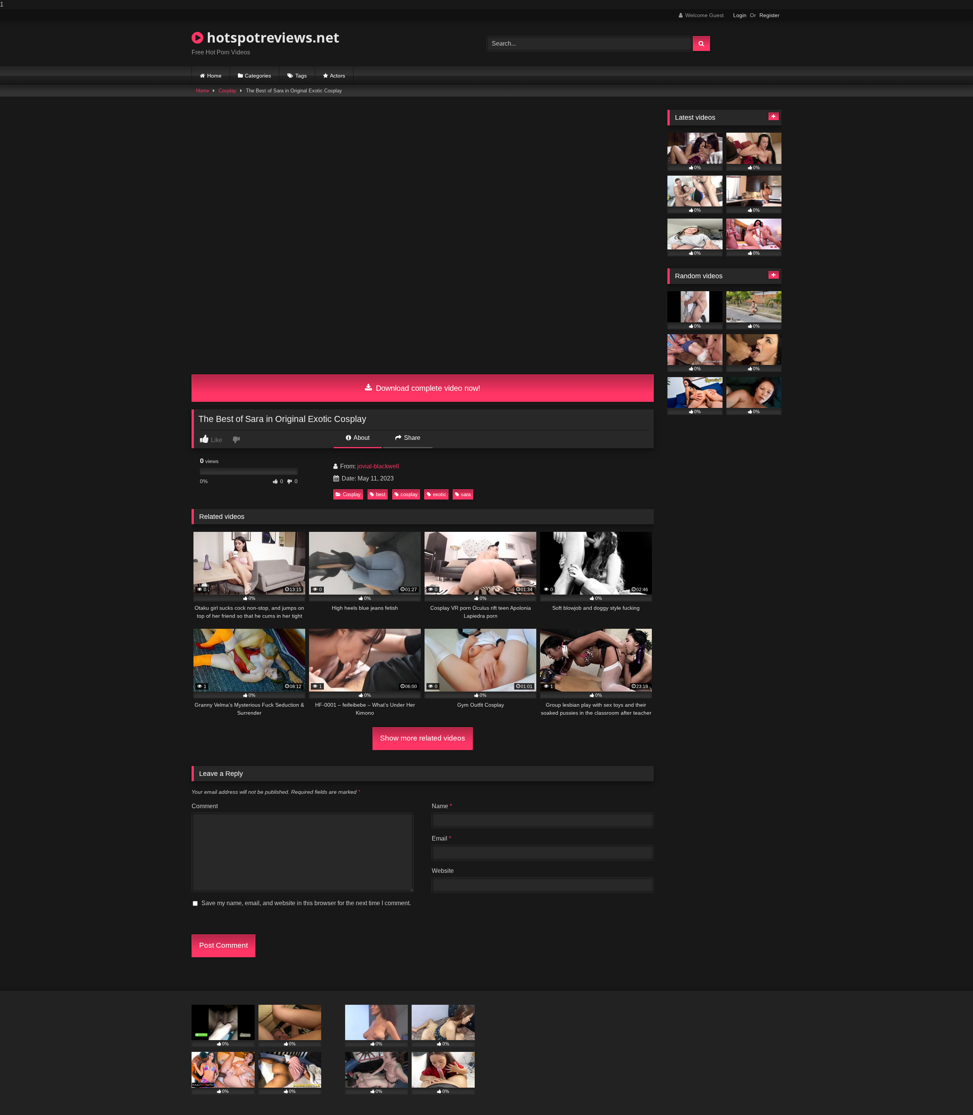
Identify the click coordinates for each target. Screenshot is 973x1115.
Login (739, 15)
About (360, 438)
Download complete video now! (427, 388)
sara (466, 494)
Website (443, 871)
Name (442, 806)
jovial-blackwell (378, 466)
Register (769, 15)
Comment (205, 806)
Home (214, 76)
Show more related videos (422, 738)
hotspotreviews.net (271, 37)
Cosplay (227, 91)
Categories (258, 76)
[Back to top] (949, 1094)
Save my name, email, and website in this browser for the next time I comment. (306, 903)
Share (411, 438)
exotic (439, 494)
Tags (301, 76)
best (380, 494)
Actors (337, 76)
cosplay (409, 494)
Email (441, 838)
